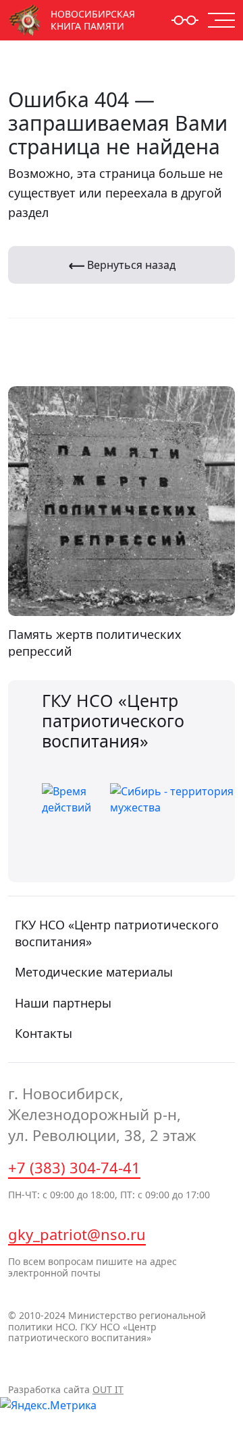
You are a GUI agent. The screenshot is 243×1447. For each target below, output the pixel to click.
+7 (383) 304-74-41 (74, 1167)
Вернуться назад (130, 264)
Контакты (43, 1033)
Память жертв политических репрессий (95, 642)
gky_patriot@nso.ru (77, 1234)
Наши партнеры (63, 1003)
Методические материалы (94, 972)
